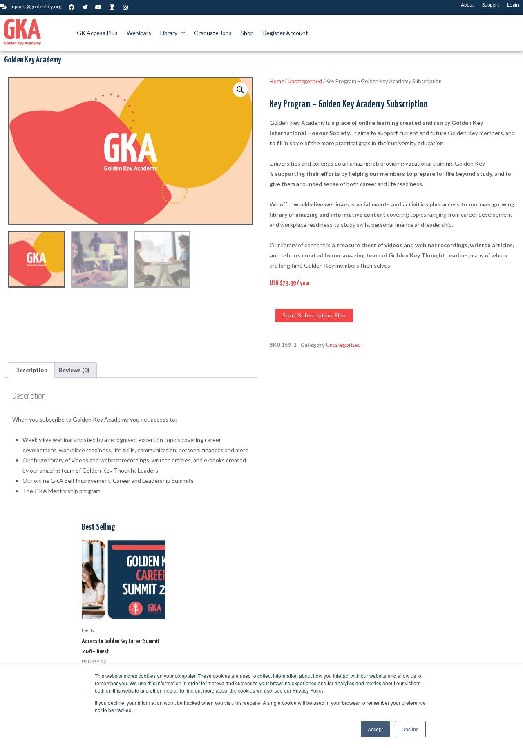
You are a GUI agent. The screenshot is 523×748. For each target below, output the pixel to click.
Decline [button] (410, 729)
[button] (240, 89)
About (467, 5)
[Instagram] (125, 7)
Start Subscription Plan (314, 315)
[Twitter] (85, 7)
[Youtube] (98, 7)
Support (490, 5)
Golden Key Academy (32, 60)
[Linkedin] (112, 7)
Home (277, 81)
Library (168, 32)
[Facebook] (71, 7)
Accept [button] (375, 729)
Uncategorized (305, 81)
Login (513, 5)
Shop (247, 32)
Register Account (285, 32)
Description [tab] (31, 369)
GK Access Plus (97, 32)
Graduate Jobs (213, 32)
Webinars (139, 32)
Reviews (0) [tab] (74, 369)
